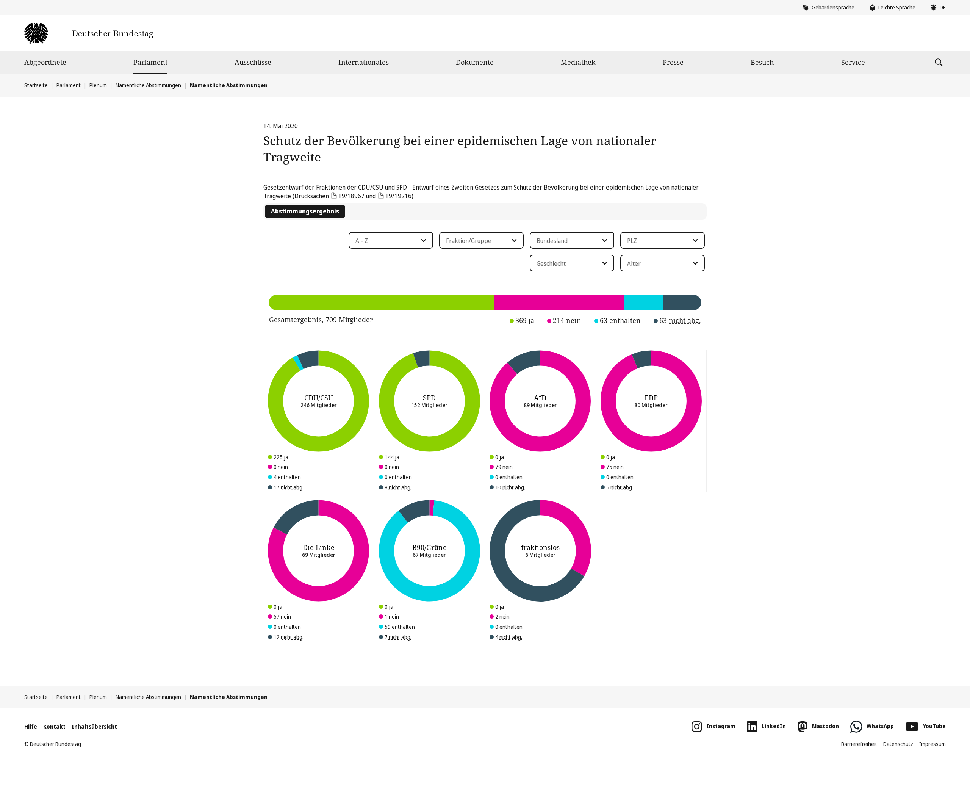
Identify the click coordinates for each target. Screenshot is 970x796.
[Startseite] (88, 33)
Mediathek (578, 62)
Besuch (762, 62)
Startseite (36, 85)
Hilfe (30, 726)
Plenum (98, 85)
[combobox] (391, 240)
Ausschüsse (253, 62)
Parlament (150, 62)
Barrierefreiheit (859, 743)
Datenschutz (898, 743)
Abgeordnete (45, 62)
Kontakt (54, 726)
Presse (673, 62)
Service (853, 62)
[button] (936, 7)
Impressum (932, 743)
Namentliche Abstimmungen (148, 85)
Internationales (363, 62)
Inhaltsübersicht (94, 726)
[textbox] (386, 240)
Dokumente (475, 62)
